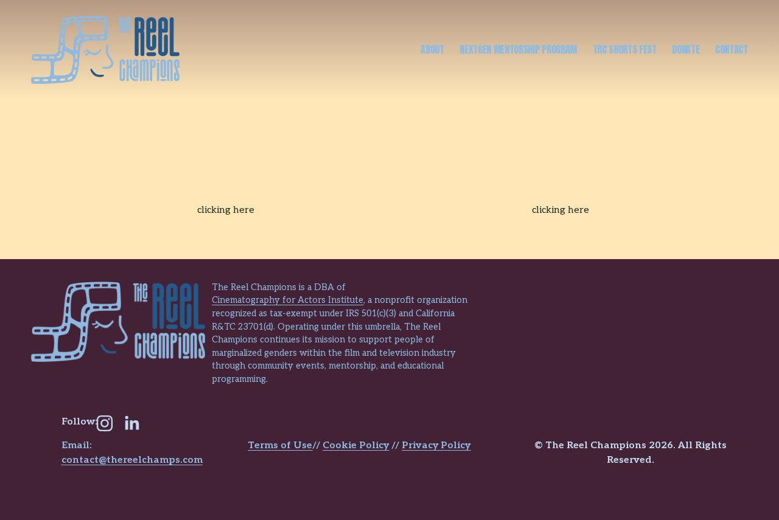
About (432, 49)
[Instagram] (104, 423)
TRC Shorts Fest (625, 49)
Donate (685, 49)
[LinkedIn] (131, 423)
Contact (731, 49)
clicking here (225, 210)
